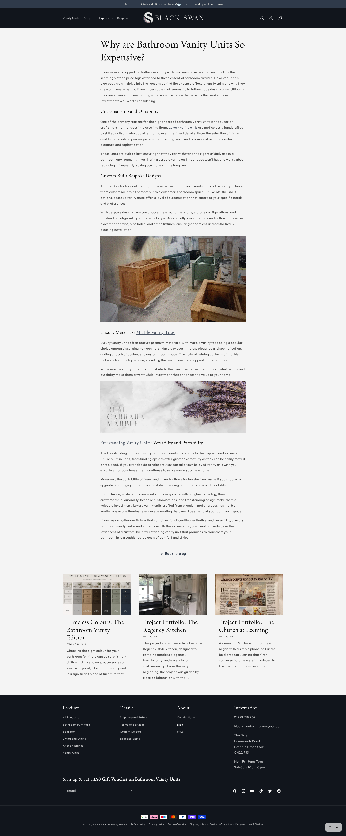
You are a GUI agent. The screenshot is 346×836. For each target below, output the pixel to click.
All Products (71, 717)
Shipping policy (198, 824)
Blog (180, 724)
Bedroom (69, 731)
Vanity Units (71, 752)
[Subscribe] (130, 790)
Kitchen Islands (73, 745)
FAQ (180, 731)
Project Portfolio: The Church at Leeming (246, 625)
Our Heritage (186, 717)
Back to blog (175, 553)
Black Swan (99, 824)
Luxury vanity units (183, 127)
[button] (89, 18)
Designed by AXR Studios (249, 824)
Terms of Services (132, 724)
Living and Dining (74, 738)
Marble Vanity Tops (155, 332)
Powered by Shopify (116, 824)
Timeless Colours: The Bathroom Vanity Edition (95, 629)
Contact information (221, 824)
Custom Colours (130, 731)
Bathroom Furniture (76, 724)
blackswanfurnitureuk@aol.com (258, 726)
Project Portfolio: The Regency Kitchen (170, 625)
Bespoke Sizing (130, 738)
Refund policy (138, 824)
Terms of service (177, 824)
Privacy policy (156, 824)
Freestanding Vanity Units (125, 442)
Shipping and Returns (134, 717)
